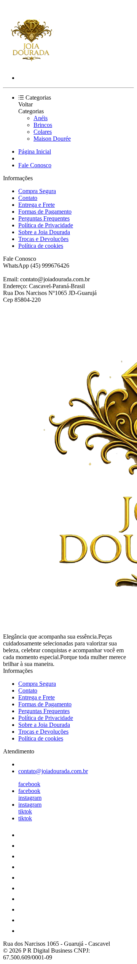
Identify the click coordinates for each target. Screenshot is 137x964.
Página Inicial (34, 151)
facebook (29, 784)
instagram (29, 797)
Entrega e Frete (36, 204)
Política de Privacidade (45, 225)
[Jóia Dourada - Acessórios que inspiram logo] (31, 65)
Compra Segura (37, 191)
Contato (27, 198)
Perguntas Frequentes (44, 218)
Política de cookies (40, 246)
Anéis (40, 118)
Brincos (42, 125)
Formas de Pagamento (45, 211)
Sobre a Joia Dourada (44, 232)
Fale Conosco (34, 165)
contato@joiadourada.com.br (53, 771)
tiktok (25, 811)
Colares (42, 131)
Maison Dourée (52, 138)
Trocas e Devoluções (43, 239)
